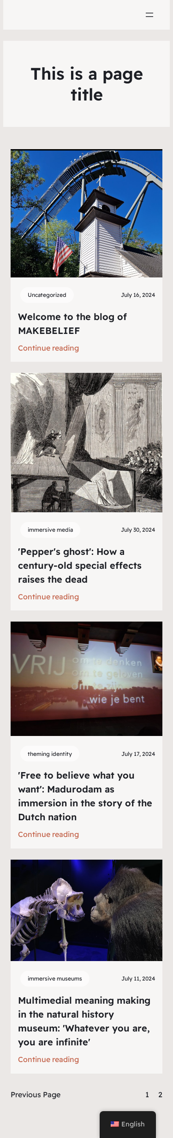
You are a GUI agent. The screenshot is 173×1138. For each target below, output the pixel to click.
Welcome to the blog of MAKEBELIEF (72, 323)
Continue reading (48, 348)
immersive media (50, 529)
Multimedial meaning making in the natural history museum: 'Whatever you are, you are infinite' (84, 1021)
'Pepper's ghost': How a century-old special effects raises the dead (80, 565)
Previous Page (35, 1094)
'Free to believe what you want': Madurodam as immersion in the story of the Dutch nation (85, 796)
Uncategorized (47, 294)
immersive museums (55, 978)
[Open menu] (149, 14)
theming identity (50, 753)
